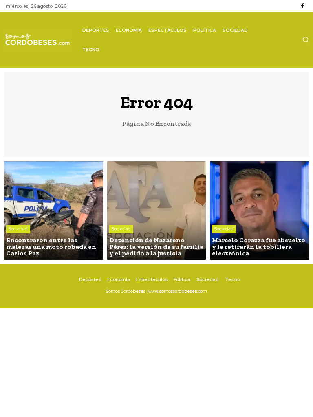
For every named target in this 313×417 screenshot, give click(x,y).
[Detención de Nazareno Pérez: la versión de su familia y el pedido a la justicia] (156, 210)
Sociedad (18, 229)
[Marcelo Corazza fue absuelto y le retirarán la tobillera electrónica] (259, 210)
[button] (305, 39)
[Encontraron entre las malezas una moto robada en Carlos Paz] (53, 210)
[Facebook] (302, 6)
